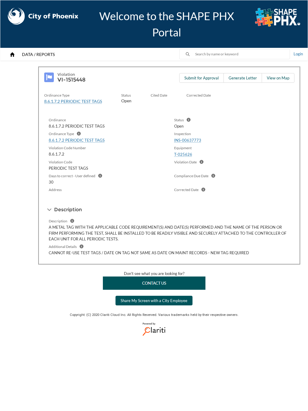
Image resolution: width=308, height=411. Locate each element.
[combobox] (242, 54)
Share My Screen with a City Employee (154, 300)
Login (298, 53)
